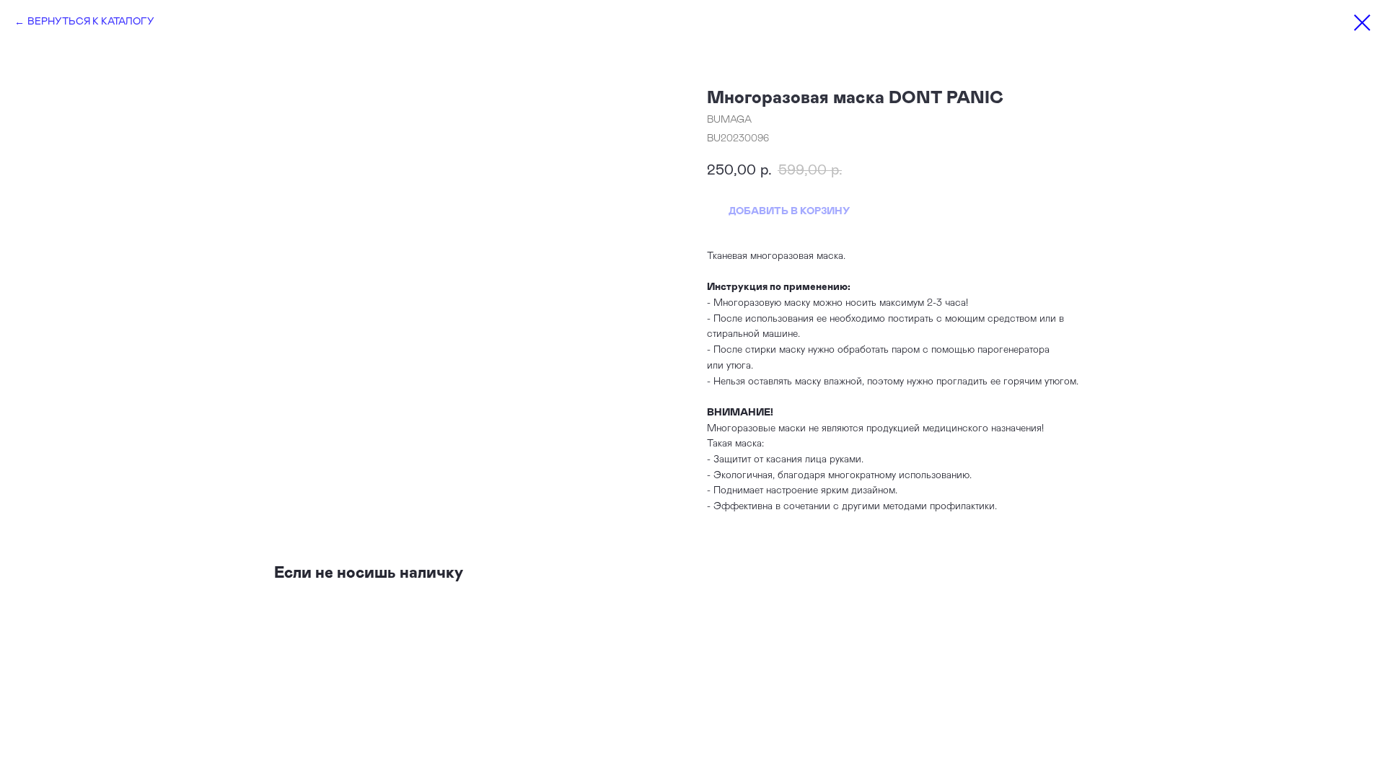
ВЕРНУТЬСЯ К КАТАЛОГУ (90, 22)
